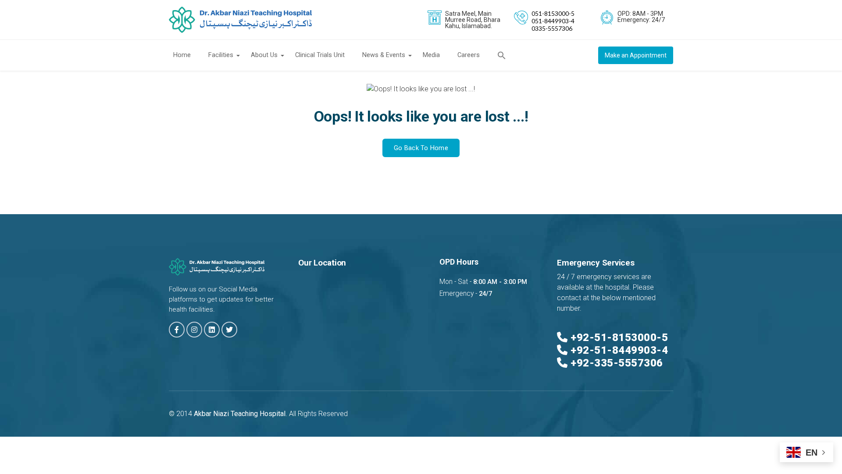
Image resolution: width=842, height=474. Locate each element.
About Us (264, 55)
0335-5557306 (552, 28)
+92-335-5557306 (617, 363)
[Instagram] (194, 330)
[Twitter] (229, 330)
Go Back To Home (421, 148)
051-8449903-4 (553, 21)
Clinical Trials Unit (320, 55)
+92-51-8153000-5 (619, 337)
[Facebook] (177, 330)
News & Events (383, 55)
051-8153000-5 (553, 13)
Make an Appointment (636, 55)
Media (431, 55)
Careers (468, 55)
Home (182, 55)
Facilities (220, 55)
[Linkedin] (212, 330)
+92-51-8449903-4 (619, 350)
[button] (506, 55)
